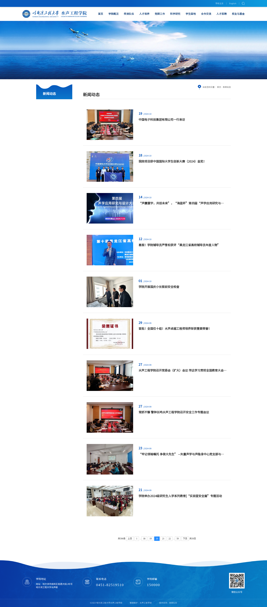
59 (178, 538)
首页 (100, 14)
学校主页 (219, 3)
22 (170, 538)
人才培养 (144, 14)
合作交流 (206, 14)
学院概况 (113, 14)
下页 (185, 538)
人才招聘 (222, 14)
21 (163, 538)
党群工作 (160, 14)
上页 (130, 538)
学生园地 (191, 14)
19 (150, 538)
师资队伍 (129, 14)
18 (144, 538)
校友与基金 (238, 14)
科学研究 (175, 14)
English (232, 3)
